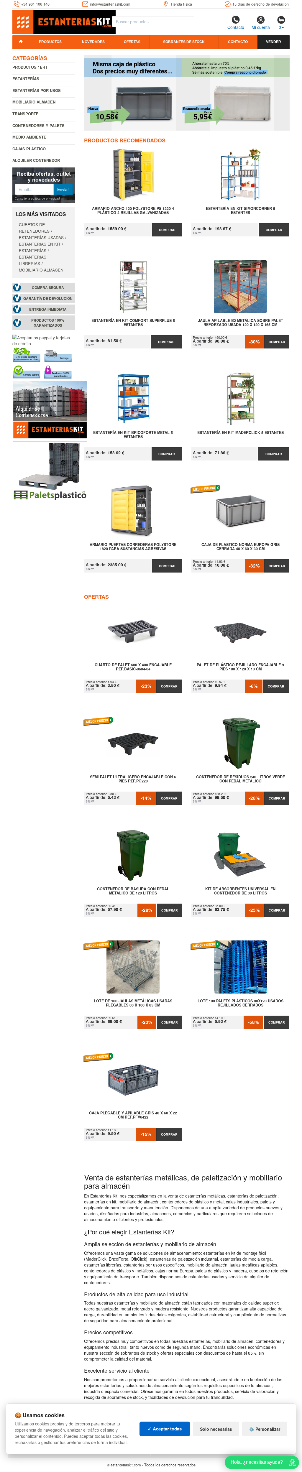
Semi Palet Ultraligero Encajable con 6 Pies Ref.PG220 (133, 779)
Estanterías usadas (41, 237)
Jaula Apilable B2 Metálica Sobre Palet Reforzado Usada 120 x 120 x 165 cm (240, 322)
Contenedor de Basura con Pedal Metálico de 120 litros (133, 891)
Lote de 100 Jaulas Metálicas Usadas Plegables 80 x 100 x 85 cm (133, 1003)
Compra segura (48, 287)
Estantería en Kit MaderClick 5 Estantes (240, 432)
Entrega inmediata (48, 309)
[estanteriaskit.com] (64, 21)
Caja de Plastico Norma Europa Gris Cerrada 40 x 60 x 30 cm (240, 546)
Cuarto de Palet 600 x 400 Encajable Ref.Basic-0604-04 (133, 667)
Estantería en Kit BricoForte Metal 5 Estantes (133, 434)
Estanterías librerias (32, 260)
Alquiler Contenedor (36, 160)
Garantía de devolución (48, 298)
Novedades (93, 42)
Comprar (167, 230)
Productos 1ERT (29, 67)
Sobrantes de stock (184, 42)
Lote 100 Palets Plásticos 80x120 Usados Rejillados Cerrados (240, 1003)
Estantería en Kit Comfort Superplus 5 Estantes (133, 322)
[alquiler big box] (50, 409)
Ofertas (132, 42)
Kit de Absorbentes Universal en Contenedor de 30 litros (240, 891)
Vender (273, 42)
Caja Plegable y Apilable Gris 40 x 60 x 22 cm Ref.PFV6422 (133, 1115)
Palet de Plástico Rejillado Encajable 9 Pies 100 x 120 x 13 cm (240, 667)
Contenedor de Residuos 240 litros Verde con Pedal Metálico (240, 779)
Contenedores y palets (38, 125)
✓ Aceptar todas (165, 1428)
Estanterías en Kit (39, 244)
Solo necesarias (216, 1429)
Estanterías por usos (36, 90)
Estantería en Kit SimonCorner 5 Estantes (240, 210)
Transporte (25, 113)
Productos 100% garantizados (47, 323)
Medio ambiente (29, 137)
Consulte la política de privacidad (37, 198)
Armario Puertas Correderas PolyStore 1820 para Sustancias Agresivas (133, 546)
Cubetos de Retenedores (34, 227)
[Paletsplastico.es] (50, 471)
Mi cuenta (261, 27)
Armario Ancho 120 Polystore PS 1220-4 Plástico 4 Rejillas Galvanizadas (133, 210)
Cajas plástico (29, 149)
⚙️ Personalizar (264, 1429)
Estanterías (25, 78)
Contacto (235, 27)
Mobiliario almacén (33, 102)
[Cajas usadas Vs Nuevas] (187, 93)
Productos (50, 42)
